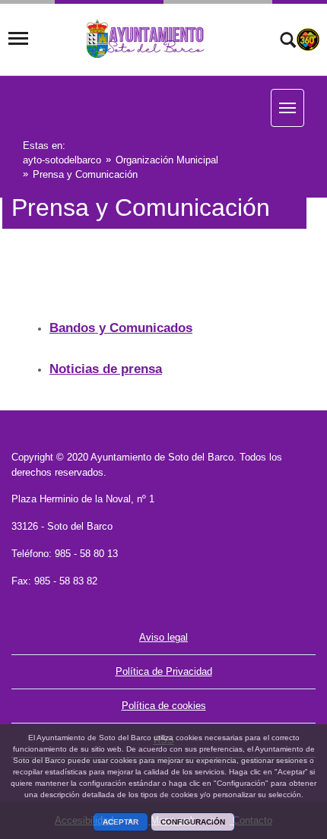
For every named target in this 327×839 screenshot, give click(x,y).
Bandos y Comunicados (120, 328)
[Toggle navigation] (18, 38)
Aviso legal (163, 637)
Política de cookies (164, 705)
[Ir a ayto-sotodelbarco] (146, 39)
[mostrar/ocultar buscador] (288, 42)
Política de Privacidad (164, 671)
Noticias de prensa (105, 369)
